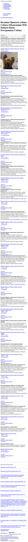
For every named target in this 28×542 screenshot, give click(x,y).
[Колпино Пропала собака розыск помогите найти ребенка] (6, 340)
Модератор (11, 532)
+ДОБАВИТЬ (6, 8)
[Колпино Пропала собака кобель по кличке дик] (7, 423)
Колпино (3, 72)
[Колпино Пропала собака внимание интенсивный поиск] (6, 162)
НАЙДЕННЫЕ (7, 5)
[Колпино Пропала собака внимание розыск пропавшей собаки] (6, 115)
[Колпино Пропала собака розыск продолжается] (9, 68)
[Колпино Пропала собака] (7, 455)
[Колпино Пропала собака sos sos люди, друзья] (7, 402)
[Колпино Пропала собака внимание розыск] (6, 293)
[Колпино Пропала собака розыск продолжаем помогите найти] (6, 185)
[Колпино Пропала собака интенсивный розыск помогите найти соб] (6, 139)
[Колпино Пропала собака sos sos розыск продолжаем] (6, 207)
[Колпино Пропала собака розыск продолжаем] (6, 228)
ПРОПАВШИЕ (7, 6)
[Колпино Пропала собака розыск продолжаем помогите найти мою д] (6, 316)
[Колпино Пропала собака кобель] (7, 440)
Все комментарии (5, 529)
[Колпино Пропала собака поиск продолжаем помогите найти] (6, 251)
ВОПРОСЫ (6, 7)
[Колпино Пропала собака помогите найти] (6, 92)
